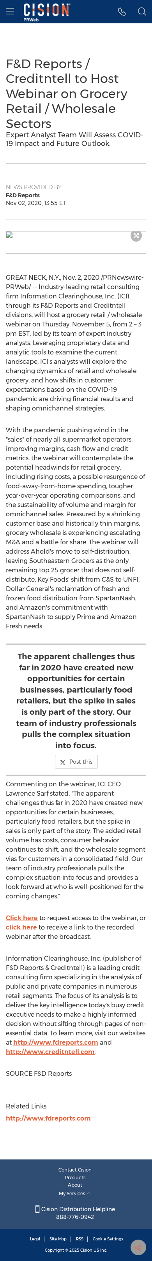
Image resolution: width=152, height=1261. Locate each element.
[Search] (142, 11)
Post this (80, 761)
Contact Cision (75, 1170)
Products (75, 1177)
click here (21, 927)
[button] (76, 235)
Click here (22, 918)
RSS (79, 1239)
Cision (86, 1250)
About (75, 1185)
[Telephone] (122, 11)
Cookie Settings (108, 1239)
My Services (73, 1193)
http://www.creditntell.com (50, 1052)
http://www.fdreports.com (55, 1042)
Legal (35, 1239)
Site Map (58, 1239)
